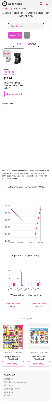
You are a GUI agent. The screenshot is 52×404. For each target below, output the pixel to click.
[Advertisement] (26, 130)
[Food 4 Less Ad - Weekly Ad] (39, 336)
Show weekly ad (13, 363)
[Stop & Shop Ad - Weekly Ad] (13, 336)
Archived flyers (11, 388)
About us (8, 392)
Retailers (9, 378)
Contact (8, 395)
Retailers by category (15, 382)
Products (8, 385)
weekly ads (15, 4)
